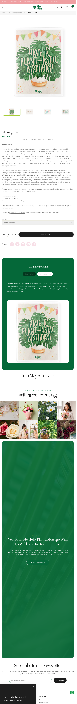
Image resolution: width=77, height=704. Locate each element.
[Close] (34, 686)
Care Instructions (45, 272)
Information (29, 272)
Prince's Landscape (17, 210)
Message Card (17, 13)
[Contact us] (72, 692)
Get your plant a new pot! (11, 196)
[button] (3, 7)
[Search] (57, 7)
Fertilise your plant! (9, 194)
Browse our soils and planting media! (16, 199)
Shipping (34, 137)
